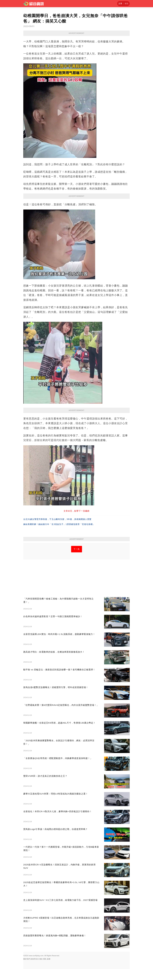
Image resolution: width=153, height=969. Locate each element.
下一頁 (77, 549)
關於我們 (26, 959)
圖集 (126, 4)
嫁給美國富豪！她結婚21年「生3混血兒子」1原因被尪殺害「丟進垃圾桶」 (59, 524)
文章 (120, 4)
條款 (41, 959)
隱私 (44, 959)
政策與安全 (34, 959)
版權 (48, 959)
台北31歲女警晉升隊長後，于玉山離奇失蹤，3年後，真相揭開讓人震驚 (57, 519)
